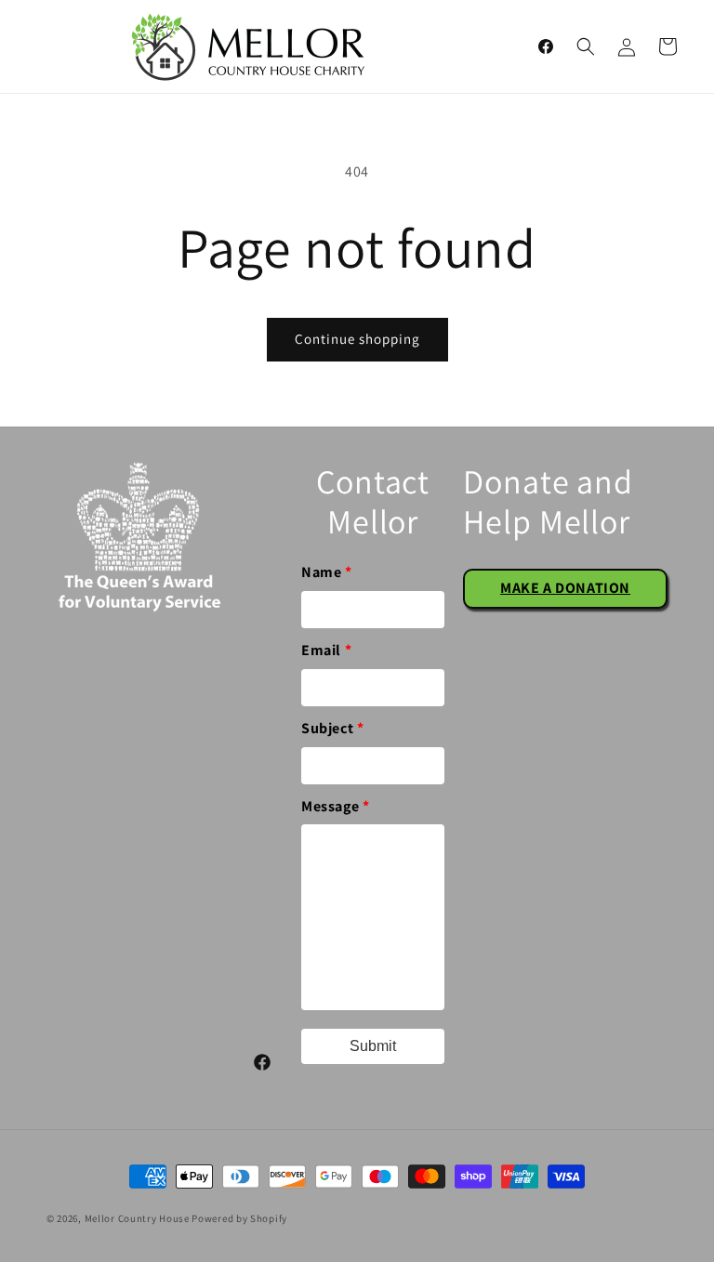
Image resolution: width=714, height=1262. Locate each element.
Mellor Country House (137, 1218)
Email (326, 650)
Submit (373, 1046)
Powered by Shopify (239, 1218)
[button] (585, 46)
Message (335, 806)
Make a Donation (565, 588)
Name (326, 572)
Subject (332, 728)
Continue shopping (357, 339)
